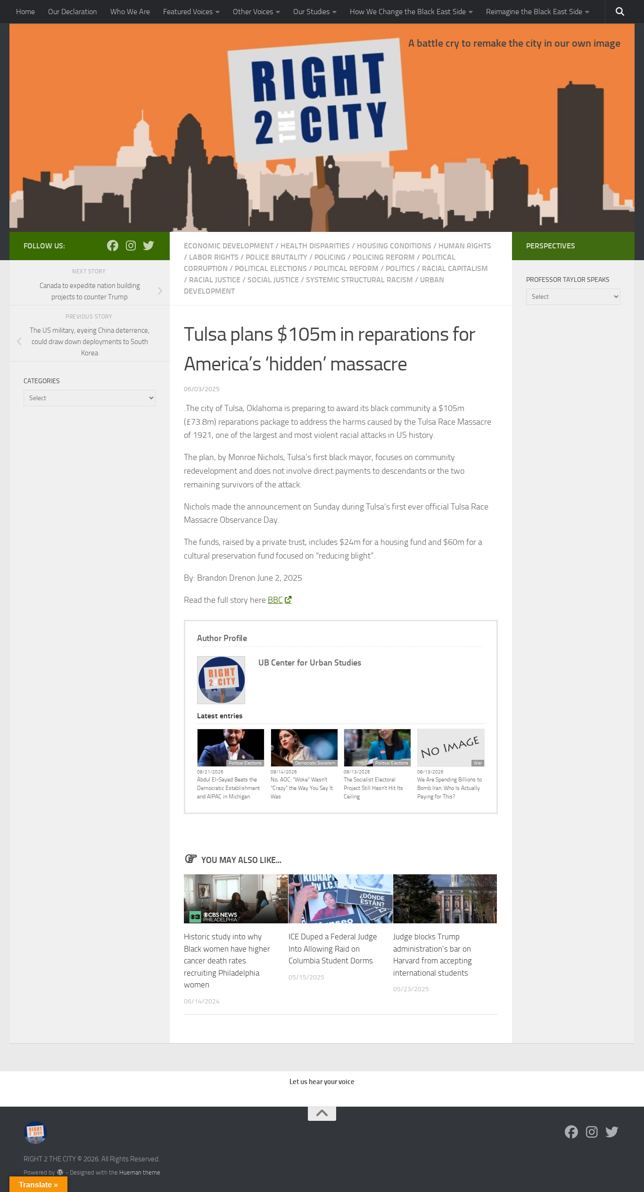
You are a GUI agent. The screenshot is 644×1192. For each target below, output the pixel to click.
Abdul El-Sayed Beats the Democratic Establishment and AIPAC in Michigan (228, 788)
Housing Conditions (394, 245)
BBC (275, 600)
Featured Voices (188, 11)
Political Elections (271, 268)
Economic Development (228, 245)
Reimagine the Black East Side (534, 11)
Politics (400, 268)
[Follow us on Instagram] (131, 245)
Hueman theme (139, 1172)
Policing (330, 257)
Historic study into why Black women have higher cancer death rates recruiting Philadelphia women (227, 960)
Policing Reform (384, 257)
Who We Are (130, 11)
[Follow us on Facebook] (113, 245)
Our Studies (311, 11)
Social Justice (273, 279)
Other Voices (253, 11)
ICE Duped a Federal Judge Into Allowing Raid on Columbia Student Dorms (333, 948)
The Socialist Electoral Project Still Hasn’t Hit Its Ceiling (373, 788)
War (478, 763)
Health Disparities (315, 245)
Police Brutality (276, 257)
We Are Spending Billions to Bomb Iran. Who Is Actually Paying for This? (449, 788)
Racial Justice (214, 279)
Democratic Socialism (315, 763)
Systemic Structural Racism (359, 279)
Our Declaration (72, 11)
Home (25, 11)
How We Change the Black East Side (408, 11)
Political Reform (346, 268)
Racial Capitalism (455, 268)
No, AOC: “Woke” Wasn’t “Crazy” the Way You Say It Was (302, 788)
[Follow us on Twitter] (148, 245)
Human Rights (464, 245)
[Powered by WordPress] (60, 1172)
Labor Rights (214, 257)
